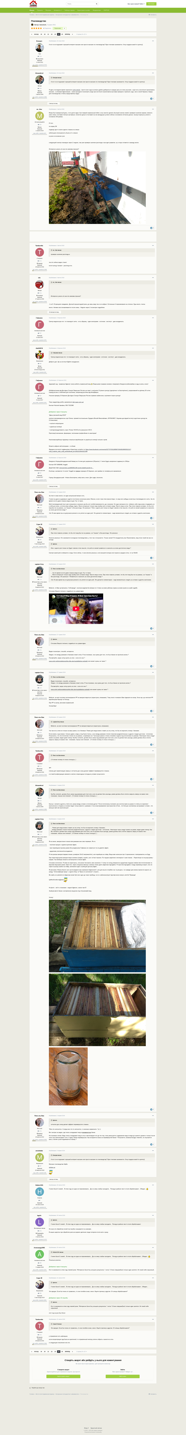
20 (44, 34)
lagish (39, 1215)
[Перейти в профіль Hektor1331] (39, 1191)
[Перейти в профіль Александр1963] (39, 1254)
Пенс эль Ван (39, 492)
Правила (40, 10)
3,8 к (40, 88)
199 (40, 1263)
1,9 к (40, 507)
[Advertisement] (84, 237)
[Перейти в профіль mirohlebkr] (39, 1157)
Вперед (67, 34)
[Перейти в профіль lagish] (39, 1222)
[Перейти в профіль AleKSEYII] (39, 355)
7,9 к (40, 56)
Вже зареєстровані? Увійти (136, 4)
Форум (32, 10)
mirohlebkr (39, 1151)
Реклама (48, 10)
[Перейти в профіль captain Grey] (39, 570)
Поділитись (47, 28)
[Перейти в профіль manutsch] (32, 24)
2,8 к (40, 1231)
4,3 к (40, 293)
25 (62, 34)
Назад (36, 34)
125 (40, 124)
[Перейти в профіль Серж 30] (39, 531)
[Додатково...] (153, 41)
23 (55, 34)
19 (41, 34)
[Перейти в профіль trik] (39, 284)
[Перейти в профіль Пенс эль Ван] (39, 498)
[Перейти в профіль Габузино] (39, 324)
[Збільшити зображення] (92, 384)
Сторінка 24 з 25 (81, 34)
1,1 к (40, 579)
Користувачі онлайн (83, 10)
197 (40, 1166)
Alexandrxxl (39, 73)
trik (39, 278)
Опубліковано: (56, 41)
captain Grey (39, 564)
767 (40, 333)
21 (48, 34)
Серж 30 (39, 524)
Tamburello (39, 245)
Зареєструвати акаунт (63, 1376)
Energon (39, 41)
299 (40, 539)
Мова (86, 1428)
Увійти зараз (122, 1376)
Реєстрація (151, 4)
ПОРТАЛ (106, 10)
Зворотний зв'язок (96, 1428)
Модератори (97, 10)
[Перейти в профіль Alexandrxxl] (39, 79)
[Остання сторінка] (72, 34)
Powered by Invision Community (93, 1432)
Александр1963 (39, 1247)
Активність (57, 10)
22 (51, 34)
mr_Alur (39, 109)
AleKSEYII (39, 348)
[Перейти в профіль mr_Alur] (39, 116)
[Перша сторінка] (31, 34)
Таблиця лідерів (69, 10)
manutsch (42, 25)
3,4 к (40, 261)
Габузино (39, 318)
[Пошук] (97, 4)
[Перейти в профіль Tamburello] (39, 252)
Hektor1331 (39, 1185)
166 (40, 363)
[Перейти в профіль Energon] (39, 47)
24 (58, 34)
